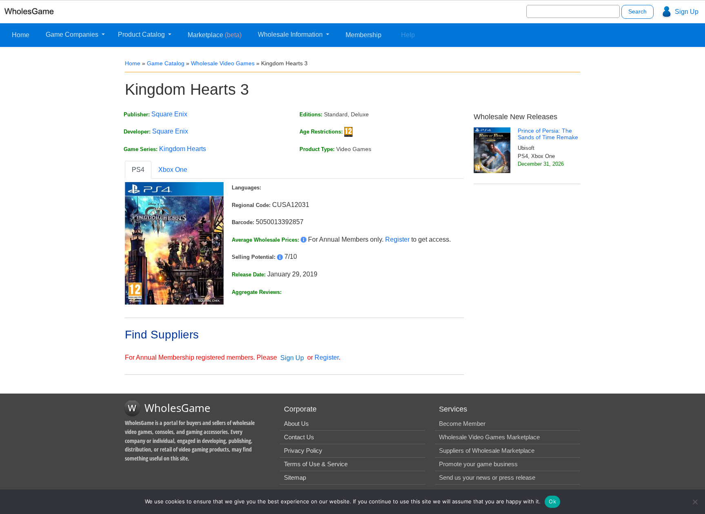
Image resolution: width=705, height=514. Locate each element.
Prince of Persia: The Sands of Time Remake (548, 134)
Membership (363, 34)
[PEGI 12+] (348, 131)
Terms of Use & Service (316, 464)
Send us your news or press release (487, 477)
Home (20, 34)
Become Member (462, 423)
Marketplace (215, 34)
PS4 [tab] (138, 169)
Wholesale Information (291, 34)
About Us (296, 423)
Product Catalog (142, 34)
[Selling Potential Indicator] (280, 256)
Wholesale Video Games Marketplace (489, 437)
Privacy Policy (303, 450)
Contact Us (299, 437)
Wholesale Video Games (223, 63)
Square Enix (169, 114)
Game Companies (73, 34)
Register (397, 239)
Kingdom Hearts (182, 148)
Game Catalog (165, 63)
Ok (552, 501)
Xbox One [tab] (172, 169)
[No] (695, 502)
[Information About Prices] (303, 239)
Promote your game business (478, 464)
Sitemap (295, 477)
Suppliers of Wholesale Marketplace (486, 450)
